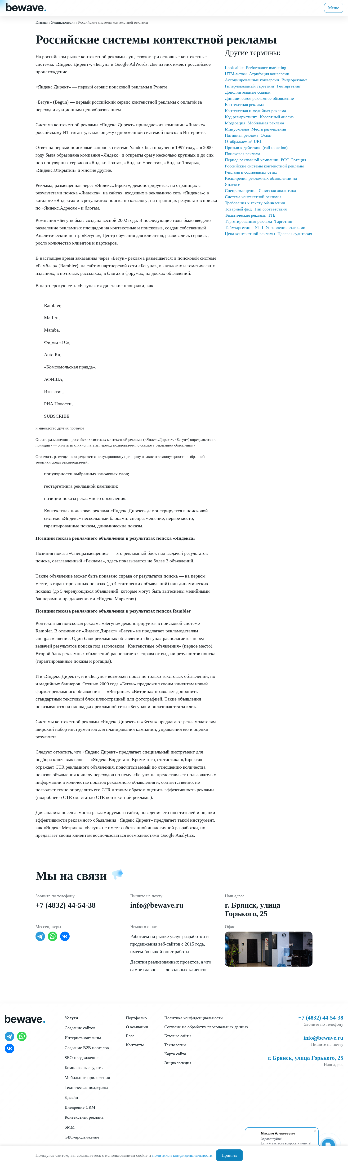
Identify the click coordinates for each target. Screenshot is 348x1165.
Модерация (235, 123)
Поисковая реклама (242, 153)
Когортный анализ (277, 116)
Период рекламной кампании (251, 160)
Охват (266, 135)
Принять (229, 1155)
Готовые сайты (177, 1036)
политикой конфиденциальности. (183, 1155)
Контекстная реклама (244, 104)
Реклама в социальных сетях (251, 172)
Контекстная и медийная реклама (255, 110)
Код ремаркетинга (241, 116)
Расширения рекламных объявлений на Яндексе (261, 181)
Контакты (135, 1044)
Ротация (298, 160)
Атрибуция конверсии (269, 73)
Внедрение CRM (80, 1107)
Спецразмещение (240, 190)
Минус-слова (237, 129)
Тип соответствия (270, 209)
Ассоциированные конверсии (252, 80)
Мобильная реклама (266, 123)
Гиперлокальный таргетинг (250, 86)
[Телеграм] (40, 936)
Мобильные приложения (87, 1077)
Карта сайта (175, 1053)
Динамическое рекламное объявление (259, 98)
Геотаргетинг (289, 86)
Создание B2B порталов (87, 1047)
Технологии (175, 1044)
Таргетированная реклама (248, 221)
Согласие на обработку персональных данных (206, 1027)
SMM (70, 1127)
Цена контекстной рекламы (250, 233)
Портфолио (136, 1018)
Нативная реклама (241, 135)
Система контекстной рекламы (253, 196)
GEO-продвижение (82, 1137)
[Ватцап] (52, 936)
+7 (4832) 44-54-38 (66, 905)
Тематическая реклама (245, 215)
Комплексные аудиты (84, 1067)
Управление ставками (285, 227)
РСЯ (285, 160)
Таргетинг (283, 221)
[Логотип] (26, 7)
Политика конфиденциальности (193, 1018)
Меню (333, 7)
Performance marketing (266, 67)
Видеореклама (294, 80)
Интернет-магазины (83, 1037)
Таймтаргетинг (238, 227)
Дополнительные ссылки (248, 92)
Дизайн (71, 1097)
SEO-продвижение (81, 1057)
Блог (130, 1036)
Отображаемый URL (243, 141)
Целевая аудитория (294, 233)
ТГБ (271, 215)
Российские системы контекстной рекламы (264, 166)
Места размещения (268, 129)
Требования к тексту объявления (255, 203)
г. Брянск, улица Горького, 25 (252, 909)
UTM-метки (236, 73)
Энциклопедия (177, 1062)
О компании (137, 1027)
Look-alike (234, 67)
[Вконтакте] (65, 936)
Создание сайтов (80, 1027)
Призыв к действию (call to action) (256, 147)
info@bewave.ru (156, 905)
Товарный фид (238, 209)
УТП (258, 227)
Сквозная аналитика (277, 190)
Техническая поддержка (86, 1087)
